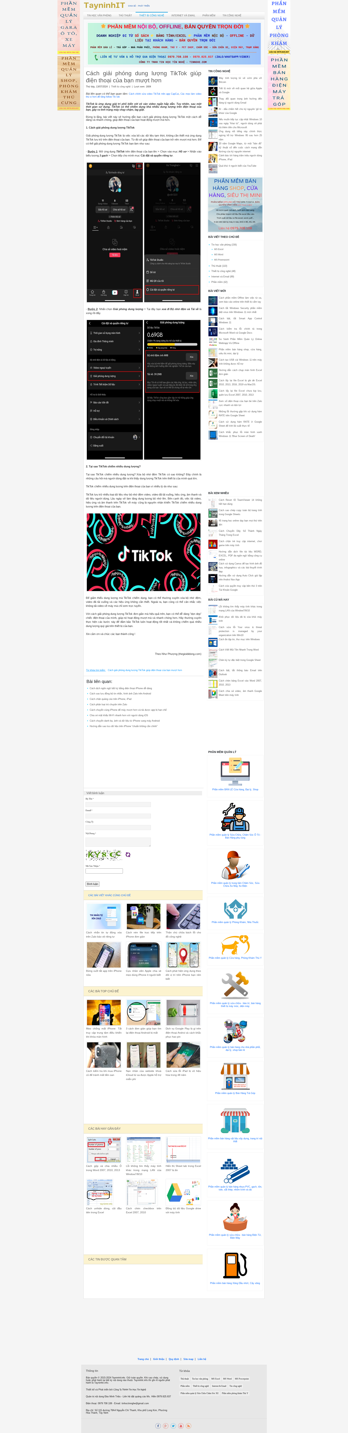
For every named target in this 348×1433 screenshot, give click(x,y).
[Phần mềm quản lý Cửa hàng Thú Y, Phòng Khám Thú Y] (235, 944)
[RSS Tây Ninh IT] (188, 1425)
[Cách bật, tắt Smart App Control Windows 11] (213, 321)
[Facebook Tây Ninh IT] (158, 1425)
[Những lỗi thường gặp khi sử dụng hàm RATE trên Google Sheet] (213, 414)
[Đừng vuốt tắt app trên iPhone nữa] (103, 954)
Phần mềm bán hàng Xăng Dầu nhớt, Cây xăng (235, 1283)
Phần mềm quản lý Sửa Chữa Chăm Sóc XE (200, 1393)
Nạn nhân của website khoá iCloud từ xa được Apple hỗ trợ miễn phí (143, 1075)
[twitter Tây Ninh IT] (173, 1425)
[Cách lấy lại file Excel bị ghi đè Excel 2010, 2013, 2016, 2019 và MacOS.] (213, 383)
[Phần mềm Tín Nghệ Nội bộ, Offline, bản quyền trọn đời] (174, 43)
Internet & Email (219, 1386)
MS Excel (218, 249)
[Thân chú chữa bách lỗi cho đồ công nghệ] (183, 916)
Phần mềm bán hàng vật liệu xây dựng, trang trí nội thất (235, 1140)
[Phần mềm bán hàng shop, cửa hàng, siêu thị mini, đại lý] (213, 352)
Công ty (90, 821)
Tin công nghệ (232, 15)
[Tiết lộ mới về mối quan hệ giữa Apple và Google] (213, 91)
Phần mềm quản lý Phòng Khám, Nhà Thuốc (235, 922)
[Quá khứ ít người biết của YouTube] (213, 168)
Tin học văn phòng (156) (224, 244)
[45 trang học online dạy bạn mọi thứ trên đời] (213, 523)
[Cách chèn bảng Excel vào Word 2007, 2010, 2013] (213, 683)
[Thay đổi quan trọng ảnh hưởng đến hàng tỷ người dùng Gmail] (213, 101)
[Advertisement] (143, 756)
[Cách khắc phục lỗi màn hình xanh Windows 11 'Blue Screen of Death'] (213, 434)
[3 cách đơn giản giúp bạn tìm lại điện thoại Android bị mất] (143, 1012)
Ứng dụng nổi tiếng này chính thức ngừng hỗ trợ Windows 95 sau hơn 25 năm (240, 135)
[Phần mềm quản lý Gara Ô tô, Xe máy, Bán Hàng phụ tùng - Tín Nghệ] (68, 28)
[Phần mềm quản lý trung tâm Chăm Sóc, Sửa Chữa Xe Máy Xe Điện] (235, 865)
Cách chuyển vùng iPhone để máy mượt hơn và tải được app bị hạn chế (128, 710)
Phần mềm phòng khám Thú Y (235, 1393)
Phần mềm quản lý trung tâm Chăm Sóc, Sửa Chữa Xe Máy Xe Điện (235, 884)
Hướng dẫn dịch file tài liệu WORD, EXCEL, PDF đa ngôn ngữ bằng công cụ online (240, 555)
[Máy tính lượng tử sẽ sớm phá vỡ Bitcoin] (213, 81)
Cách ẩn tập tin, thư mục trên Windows (239, 639)
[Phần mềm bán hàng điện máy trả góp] (279, 83)
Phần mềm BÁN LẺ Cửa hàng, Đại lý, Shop (235, 789)
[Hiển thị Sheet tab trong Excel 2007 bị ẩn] (183, 1150)
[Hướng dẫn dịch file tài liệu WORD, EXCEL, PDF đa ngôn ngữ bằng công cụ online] (213, 554)
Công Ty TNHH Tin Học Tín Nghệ (129, 1389)
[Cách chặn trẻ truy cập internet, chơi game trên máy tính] (213, 544)
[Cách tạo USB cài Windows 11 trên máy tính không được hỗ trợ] (213, 362)
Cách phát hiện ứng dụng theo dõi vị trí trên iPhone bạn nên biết (183, 975)
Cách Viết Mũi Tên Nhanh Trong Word (239, 649)
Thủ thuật (125, 15)
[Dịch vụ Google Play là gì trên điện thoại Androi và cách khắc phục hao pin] (183, 1012)
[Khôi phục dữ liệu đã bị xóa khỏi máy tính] (213, 619)
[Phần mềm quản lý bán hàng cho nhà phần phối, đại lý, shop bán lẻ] (235, 1031)
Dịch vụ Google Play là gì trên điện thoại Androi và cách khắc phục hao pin (183, 1032)
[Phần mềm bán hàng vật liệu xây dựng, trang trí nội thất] (235, 1120)
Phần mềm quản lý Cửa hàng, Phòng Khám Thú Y (235, 958)
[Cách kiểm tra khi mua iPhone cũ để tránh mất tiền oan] (103, 1055)
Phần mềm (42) (219, 282)
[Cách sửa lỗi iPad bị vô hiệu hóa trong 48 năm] (183, 1055)
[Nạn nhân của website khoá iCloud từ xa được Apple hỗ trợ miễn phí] (143, 1055)
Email (89, 810)
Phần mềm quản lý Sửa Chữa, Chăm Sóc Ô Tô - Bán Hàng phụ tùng (235, 836)
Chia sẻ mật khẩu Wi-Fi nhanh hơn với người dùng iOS (119, 715)
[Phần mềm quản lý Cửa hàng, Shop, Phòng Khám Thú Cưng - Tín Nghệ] (68, 83)
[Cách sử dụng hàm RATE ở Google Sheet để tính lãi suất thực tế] (213, 424)
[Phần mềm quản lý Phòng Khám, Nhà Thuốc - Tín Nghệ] (279, 28)
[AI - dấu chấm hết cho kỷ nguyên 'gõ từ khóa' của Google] (213, 112)
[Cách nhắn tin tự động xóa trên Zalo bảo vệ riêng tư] (103, 916)
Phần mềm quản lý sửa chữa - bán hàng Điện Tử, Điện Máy (235, 1236)
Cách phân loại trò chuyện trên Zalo (108, 704)
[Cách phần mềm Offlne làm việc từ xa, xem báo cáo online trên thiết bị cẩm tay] (213, 300)
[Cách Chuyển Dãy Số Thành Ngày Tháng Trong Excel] (213, 533)
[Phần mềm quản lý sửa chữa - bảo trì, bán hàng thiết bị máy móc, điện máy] (235, 985)
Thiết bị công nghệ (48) (223, 271)
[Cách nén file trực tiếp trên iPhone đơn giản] (143, 916)
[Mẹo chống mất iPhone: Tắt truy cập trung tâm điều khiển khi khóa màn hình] (103, 1012)
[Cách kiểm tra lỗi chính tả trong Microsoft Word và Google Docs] (213, 331)
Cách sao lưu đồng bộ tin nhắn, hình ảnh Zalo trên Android (120, 693)
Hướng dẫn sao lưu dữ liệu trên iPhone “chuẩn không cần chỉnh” (124, 726)
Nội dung (91, 833)
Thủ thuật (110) (219, 266)
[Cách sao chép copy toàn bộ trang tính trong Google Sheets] (213, 513)
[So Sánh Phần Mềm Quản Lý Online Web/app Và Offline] (213, 341)
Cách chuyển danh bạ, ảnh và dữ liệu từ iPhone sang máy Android (125, 720)
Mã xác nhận (93, 866)
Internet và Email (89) (222, 276)
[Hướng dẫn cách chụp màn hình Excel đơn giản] (213, 372)
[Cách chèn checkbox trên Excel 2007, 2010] (142, 1192)
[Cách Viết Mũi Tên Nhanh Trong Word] (213, 652)
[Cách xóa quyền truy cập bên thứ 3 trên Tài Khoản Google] (213, 588)
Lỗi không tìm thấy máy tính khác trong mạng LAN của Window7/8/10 (143, 1170)
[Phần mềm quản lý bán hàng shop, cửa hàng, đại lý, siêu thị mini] (235, 204)
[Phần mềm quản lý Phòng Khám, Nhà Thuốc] (235, 908)
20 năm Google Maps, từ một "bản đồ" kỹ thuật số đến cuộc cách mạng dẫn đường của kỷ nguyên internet (240, 147)
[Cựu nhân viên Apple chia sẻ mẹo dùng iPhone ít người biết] (143, 954)
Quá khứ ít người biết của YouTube (237, 165)
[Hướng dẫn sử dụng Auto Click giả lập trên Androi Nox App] (213, 578)
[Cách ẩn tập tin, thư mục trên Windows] (213, 642)
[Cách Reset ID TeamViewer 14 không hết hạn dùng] (213, 502)
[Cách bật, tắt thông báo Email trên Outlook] (213, 673)
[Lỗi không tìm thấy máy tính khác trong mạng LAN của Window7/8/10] (143, 1150)
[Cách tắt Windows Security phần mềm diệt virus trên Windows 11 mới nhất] (213, 310)
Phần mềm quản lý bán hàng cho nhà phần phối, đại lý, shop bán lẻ (235, 1048)
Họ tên (90, 798)
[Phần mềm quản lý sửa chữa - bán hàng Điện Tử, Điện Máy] (235, 1216)
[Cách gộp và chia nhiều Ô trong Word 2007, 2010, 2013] (103, 1150)
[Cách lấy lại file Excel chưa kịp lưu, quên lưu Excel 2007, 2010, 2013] (213, 393)
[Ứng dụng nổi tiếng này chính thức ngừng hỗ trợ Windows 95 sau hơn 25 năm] (213, 134)
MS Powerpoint (221, 260)
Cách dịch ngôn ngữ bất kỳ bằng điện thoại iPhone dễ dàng (121, 688)
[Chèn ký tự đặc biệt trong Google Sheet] (213, 662)
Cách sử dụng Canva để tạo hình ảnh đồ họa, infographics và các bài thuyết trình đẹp (240, 567)
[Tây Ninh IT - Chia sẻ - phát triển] (116, 5)
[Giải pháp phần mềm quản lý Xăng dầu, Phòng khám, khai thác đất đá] (181, 1425)
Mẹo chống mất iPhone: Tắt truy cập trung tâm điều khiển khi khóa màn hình (103, 1032)
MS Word (218, 254)
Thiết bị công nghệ (151, 15)
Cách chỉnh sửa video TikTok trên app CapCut (154, 93)
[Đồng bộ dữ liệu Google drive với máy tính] (183, 1192)
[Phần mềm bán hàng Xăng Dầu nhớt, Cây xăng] (234, 1265)
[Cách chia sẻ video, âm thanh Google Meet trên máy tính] (213, 693)
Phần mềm (208, 15)
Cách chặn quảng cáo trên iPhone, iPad (110, 699)
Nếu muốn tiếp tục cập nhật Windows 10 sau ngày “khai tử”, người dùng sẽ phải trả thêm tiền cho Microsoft (240, 123)
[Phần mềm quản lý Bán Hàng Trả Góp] (235, 1076)
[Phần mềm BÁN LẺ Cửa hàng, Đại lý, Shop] (235, 771)
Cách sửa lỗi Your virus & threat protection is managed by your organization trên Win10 (240, 631)
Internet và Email (183, 15)
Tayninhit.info (118, 1377)
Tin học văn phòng (99, 15)
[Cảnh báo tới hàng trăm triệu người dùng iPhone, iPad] (213, 158)
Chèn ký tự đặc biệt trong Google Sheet (240, 660)
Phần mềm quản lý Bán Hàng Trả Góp (235, 1093)
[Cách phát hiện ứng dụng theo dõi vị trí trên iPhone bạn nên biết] (183, 954)
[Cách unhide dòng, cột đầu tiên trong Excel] (99, 1192)
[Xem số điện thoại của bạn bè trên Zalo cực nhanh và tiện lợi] (213, 403)
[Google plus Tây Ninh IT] (165, 1425)
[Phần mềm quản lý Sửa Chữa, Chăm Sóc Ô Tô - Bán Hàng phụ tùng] (235, 816)
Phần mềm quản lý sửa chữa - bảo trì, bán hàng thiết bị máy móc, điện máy (235, 1004)
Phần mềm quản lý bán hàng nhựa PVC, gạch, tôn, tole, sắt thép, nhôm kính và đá (235, 1188)
